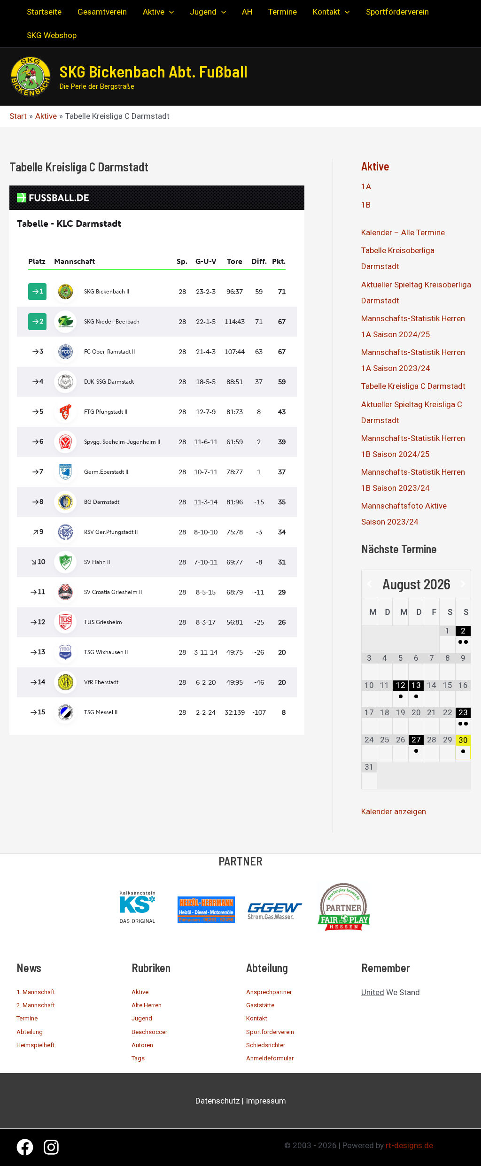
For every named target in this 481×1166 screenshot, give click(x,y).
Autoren (142, 1045)
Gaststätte (260, 1005)
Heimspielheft (35, 1045)
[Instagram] (51, 1147)
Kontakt (256, 1018)
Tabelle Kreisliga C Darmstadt (413, 386)
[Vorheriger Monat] (369, 584)
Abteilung (29, 1031)
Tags (138, 1058)
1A (366, 186)
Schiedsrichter (265, 1045)
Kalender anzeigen (393, 811)
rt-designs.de (409, 1145)
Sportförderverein (270, 1031)
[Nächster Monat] (463, 584)
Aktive (375, 166)
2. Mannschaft (35, 1005)
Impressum (266, 1100)
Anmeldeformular (270, 1058)
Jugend (142, 1018)
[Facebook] (24, 1147)
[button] (169, 11)
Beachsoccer (149, 1031)
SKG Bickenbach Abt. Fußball (154, 71)
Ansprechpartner (269, 992)
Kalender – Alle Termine (403, 232)
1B (366, 204)
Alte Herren (147, 1005)
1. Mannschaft (35, 992)
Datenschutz (217, 1100)
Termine (27, 1018)
